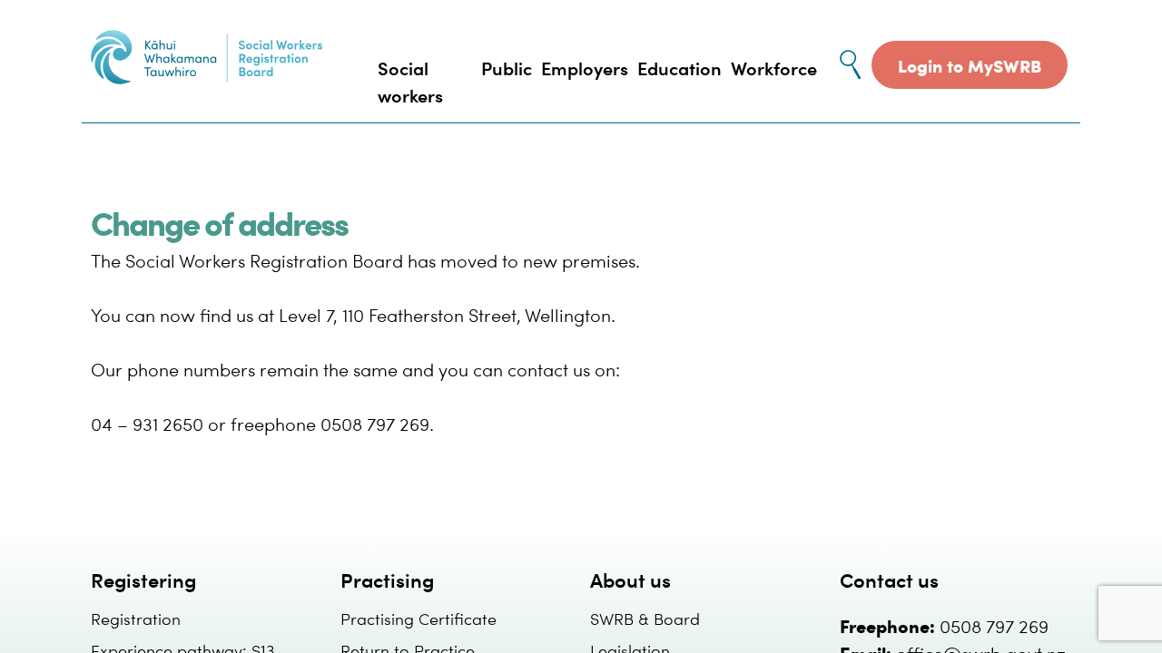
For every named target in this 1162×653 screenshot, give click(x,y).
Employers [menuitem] (584, 67)
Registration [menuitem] (136, 618)
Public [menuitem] (506, 67)
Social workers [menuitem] (410, 81)
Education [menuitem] (679, 67)
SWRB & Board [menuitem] (645, 618)
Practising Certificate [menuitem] (418, 618)
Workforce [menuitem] (774, 67)
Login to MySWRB (969, 65)
